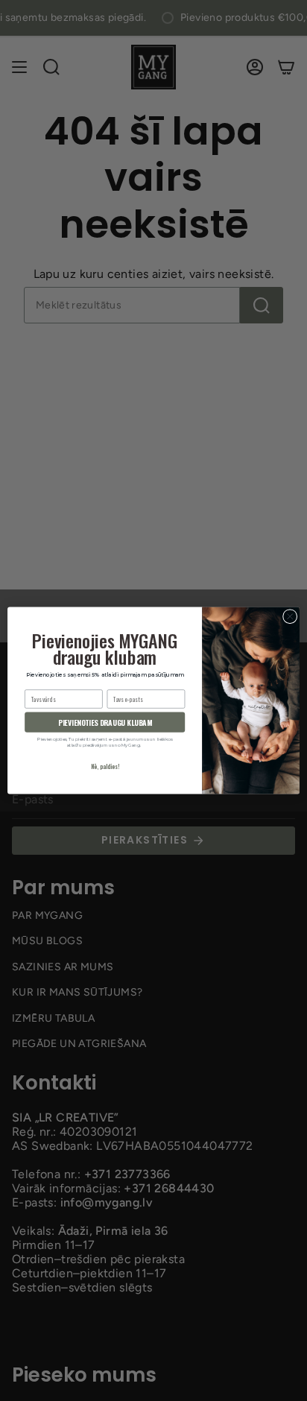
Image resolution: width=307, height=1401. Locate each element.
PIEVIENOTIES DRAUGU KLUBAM (105, 722)
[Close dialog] (290, 616)
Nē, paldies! (105, 766)
